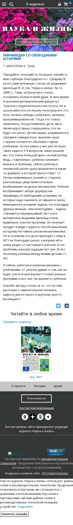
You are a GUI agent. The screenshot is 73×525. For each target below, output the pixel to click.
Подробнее (25, 506)
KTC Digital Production (55, 473)
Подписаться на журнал (36, 42)
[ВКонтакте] (66, 306)
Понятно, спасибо (14, 514)
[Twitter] (58, 306)
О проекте (18, 386)
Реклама (40, 386)
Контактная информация (36, 408)
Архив (58, 386)
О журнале (35, 4)
